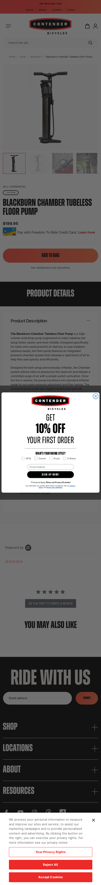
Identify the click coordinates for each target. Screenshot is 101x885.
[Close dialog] (95, 396)
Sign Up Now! (50, 474)
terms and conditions (54, 487)
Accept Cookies (50, 877)
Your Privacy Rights (50, 852)
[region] (50, 849)
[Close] (93, 820)
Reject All (50, 864)
